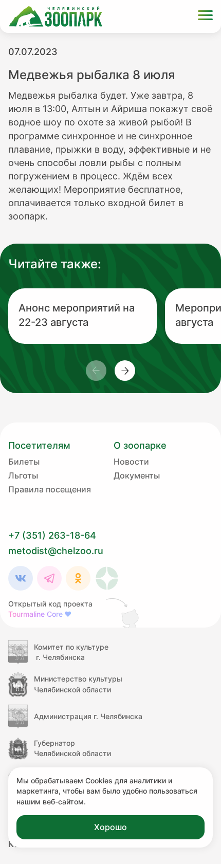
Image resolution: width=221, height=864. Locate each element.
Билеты (24, 461)
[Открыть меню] (205, 16)
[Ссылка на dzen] (107, 578)
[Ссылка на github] (123, 612)
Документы (137, 475)
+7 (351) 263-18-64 (52, 535)
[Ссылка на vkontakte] (20, 578)
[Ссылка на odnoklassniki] (78, 578)
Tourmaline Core (39, 614)
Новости (131, 461)
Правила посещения (49, 489)
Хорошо (110, 827)
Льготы (23, 475)
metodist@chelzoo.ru (55, 550)
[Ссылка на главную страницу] (55, 16)
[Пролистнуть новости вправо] (125, 370)
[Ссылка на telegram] (49, 578)
